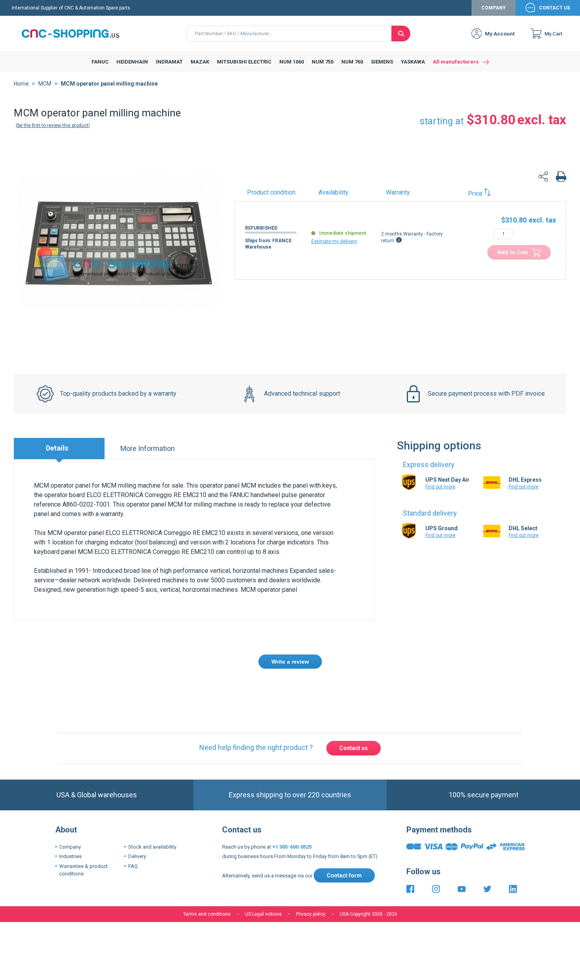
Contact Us (554, 8)
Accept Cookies (245, 944)
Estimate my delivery (334, 241)
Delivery (137, 856)
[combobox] (288, 33)
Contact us (353, 748)
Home (21, 83)
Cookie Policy (301, 920)
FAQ (133, 866)
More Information (147, 448)
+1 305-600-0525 (292, 847)
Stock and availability (152, 847)
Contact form (344, 875)
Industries (70, 856)
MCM (44, 83)
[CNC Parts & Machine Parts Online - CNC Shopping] (75, 33)
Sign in (198, 690)
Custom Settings (331, 944)
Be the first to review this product (52, 125)
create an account (241, 690)
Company (493, 8)
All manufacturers (456, 62)
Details (57, 448)
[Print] (561, 178)
